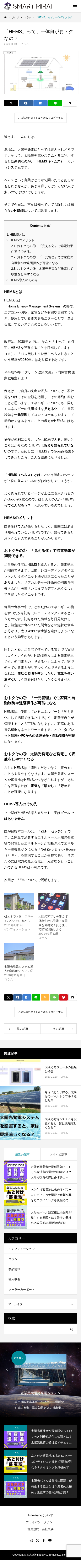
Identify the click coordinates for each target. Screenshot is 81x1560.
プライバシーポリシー (40, 1522)
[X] (37, 1540)
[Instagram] (31, 1540)
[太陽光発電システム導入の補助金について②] (19, 951)
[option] (40, 1381)
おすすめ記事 (58, 1154)
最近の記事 (22, 1154)
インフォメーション (22, 1248)
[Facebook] (44, 1540)
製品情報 (14, 1269)
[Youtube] (50, 1540)
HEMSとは (15, 234)
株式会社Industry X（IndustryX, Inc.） (48, 1554)
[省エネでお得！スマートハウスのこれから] (19, 901)
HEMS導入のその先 (22, 280)
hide (47, 225)
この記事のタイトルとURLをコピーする (40, 117)
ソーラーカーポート (22, 1289)
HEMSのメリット (20, 240)
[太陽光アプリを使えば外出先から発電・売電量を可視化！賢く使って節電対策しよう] (53, 901)
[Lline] (55, 103)
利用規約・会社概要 (40, 1529)
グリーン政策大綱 (38, 372)
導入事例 (14, 1279)
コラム (25, 44)
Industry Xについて (40, 1515)
